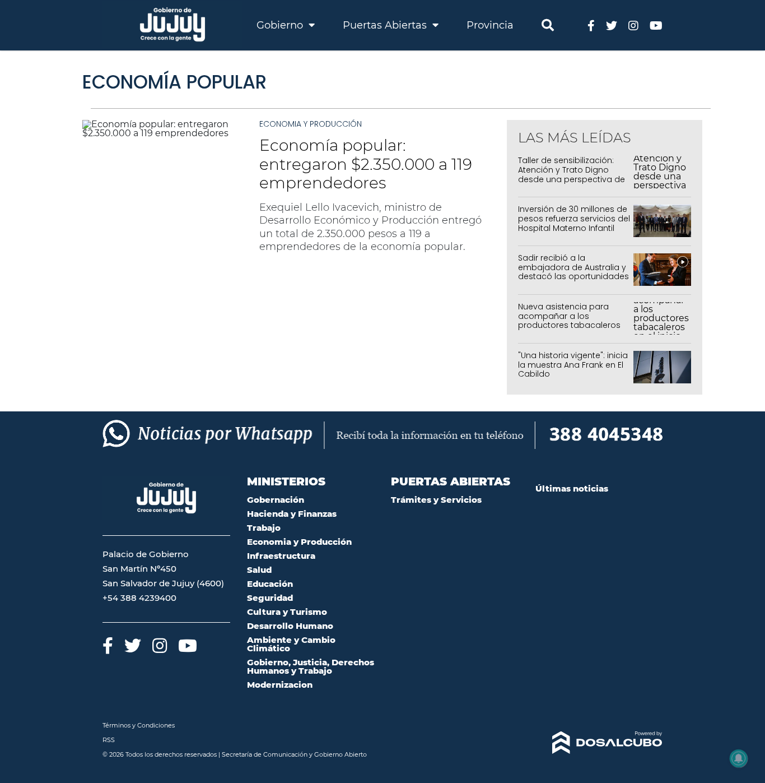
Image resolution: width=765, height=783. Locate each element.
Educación (270, 583)
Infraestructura (281, 555)
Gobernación (275, 499)
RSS (108, 740)
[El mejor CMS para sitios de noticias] (599, 742)
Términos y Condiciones (138, 725)
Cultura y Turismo (287, 611)
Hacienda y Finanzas (292, 513)
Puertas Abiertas (386, 25)
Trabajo (264, 527)
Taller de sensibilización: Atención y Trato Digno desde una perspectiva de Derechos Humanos (571, 174)
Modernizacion (279, 684)
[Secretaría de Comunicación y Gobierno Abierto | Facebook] (591, 25)
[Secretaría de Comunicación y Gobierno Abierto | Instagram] (633, 25)
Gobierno (281, 25)
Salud (259, 569)
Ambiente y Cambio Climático (291, 644)
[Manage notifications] (739, 758)
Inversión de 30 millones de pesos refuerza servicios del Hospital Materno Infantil (574, 218)
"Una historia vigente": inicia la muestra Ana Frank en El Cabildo (573, 365)
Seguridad (270, 597)
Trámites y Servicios (436, 499)
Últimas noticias (571, 488)
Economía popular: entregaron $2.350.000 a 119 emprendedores (365, 164)
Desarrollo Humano (290, 625)
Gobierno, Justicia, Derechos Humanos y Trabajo (310, 666)
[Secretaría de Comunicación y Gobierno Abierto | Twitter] (611, 25)
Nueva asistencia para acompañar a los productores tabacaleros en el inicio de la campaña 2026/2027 (572, 325)
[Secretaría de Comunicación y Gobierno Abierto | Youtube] (656, 25)
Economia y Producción (310, 123)
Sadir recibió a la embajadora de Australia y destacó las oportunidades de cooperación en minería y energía (573, 276)
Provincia (490, 25)
